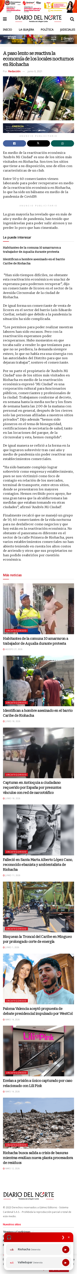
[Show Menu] (5, 19)
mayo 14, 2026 (12, 1019)
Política (47, 29)
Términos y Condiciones (16, 1232)
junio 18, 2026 (12, 721)
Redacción (14, 71)
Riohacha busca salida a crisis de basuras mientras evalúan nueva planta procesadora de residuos (38, 1158)
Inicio (7, 29)
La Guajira (26, 29)
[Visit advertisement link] (38, 6)
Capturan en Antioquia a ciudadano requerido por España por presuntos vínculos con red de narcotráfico (32, 787)
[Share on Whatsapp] (62, 143)
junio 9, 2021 (35, 71)
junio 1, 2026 (12, 947)
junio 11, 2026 (12, 875)
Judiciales (67, 29)
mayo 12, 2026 (12, 1168)
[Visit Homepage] (38, 19)
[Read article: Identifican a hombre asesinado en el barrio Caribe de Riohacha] (38, 681)
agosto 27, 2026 (14, 649)
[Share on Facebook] (14, 143)
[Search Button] (72, 19)
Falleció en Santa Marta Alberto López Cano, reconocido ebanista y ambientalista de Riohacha (38, 865)
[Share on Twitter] (38, 143)
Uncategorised (16, 630)
